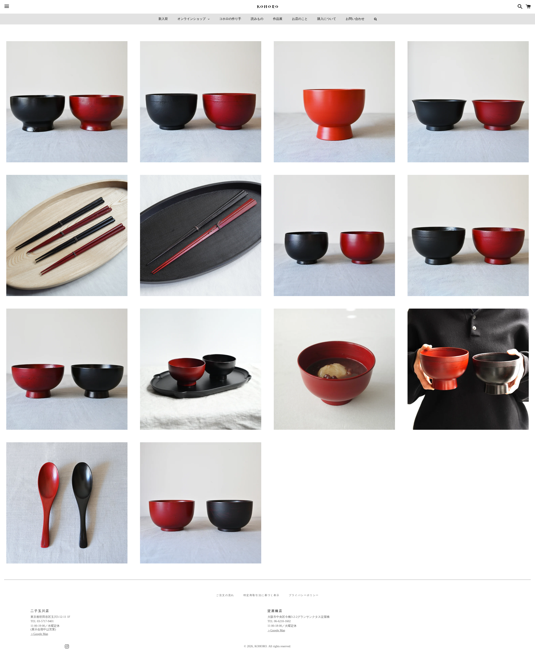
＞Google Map (39, 634)
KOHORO (261, 646)
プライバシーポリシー (304, 595)
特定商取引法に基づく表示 (261, 595)
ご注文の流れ (225, 595)
